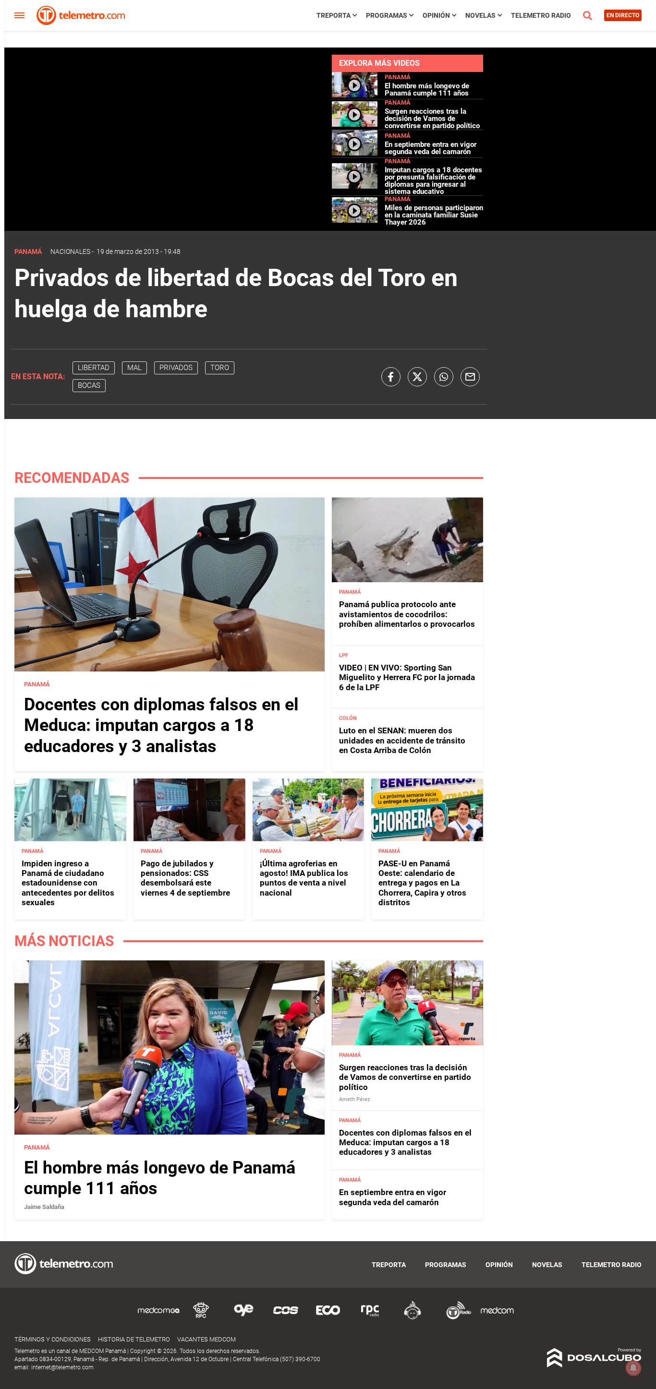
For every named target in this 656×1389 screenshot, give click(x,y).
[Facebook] (391, 377)
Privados (176, 367)
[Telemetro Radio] (455, 1317)
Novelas (480, 15)
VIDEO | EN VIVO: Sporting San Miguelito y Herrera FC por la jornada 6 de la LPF (407, 677)
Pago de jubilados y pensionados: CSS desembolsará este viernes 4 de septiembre (185, 878)
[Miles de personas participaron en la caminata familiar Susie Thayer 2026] (354, 220)
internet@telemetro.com (62, 1367)
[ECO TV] (328, 1317)
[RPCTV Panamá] (201, 1317)
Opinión (436, 15)
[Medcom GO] (159, 1317)
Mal (134, 367)
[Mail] (470, 377)
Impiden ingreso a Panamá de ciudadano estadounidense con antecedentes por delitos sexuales (68, 883)
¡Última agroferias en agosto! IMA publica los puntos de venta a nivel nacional (304, 878)
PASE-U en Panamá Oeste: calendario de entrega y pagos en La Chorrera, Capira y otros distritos (422, 883)
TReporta (333, 15)
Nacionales (70, 251)
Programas (386, 15)
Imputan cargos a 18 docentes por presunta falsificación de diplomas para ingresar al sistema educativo (433, 181)
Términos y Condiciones (52, 1339)
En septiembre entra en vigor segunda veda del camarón (430, 148)
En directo (623, 15)
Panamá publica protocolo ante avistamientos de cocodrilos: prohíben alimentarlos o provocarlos (407, 614)
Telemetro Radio (541, 15)
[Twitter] (417, 377)
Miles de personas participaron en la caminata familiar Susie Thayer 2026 (434, 215)
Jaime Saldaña (44, 1206)
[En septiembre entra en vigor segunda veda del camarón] (354, 153)
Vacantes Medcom (206, 1339)
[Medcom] (497, 1317)
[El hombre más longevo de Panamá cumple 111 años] (354, 94)
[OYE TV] (243, 1317)
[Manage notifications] (633, 1368)
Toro (219, 367)
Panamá (398, 77)
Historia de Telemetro (134, 1339)
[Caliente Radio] (412, 1317)
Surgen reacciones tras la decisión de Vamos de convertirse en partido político (432, 118)
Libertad (93, 367)
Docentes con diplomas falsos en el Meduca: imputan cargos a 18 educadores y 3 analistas (161, 725)
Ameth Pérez (354, 1099)
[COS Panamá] (286, 1317)
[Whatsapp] (444, 377)
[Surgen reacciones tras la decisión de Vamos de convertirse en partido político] (354, 124)
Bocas (89, 385)
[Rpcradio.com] (370, 1317)
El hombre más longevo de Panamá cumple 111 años (427, 89)
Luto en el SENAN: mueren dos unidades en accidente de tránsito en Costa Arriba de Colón (402, 740)
